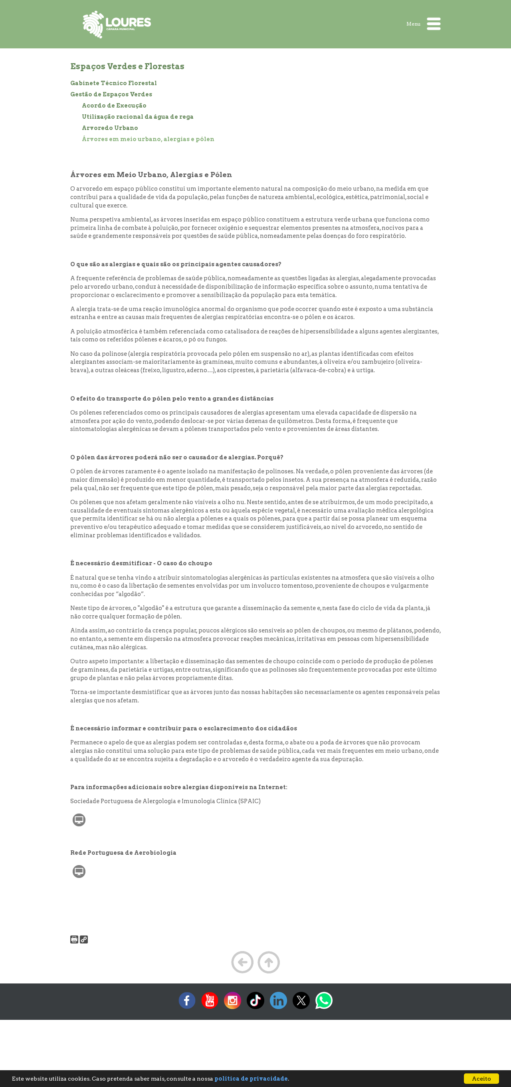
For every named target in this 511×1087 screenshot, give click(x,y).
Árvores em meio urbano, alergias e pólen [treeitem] (148, 139)
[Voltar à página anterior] (242, 972)
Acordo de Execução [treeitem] (114, 105)
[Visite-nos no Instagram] (232, 1009)
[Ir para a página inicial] (117, 24)
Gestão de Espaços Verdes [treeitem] (111, 94)
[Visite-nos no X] (301, 1009)
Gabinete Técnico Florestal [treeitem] (113, 83)
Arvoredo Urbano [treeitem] (110, 128)
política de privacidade (251, 1078)
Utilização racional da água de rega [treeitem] (138, 116)
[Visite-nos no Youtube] (209, 1009)
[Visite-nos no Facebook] (187, 1009)
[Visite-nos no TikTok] (255, 1009)
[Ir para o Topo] (268, 972)
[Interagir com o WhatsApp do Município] (324, 1009)
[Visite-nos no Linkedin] (278, 1009)
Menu (414, 23)
